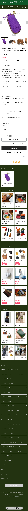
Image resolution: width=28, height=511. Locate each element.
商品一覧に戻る (14, 485)
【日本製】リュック (6, 392)
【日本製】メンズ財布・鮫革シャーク (10, 446)
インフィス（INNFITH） (7, 419)
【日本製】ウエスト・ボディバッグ (10, 396)
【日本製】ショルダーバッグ (8, 387)
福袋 (2, 469)
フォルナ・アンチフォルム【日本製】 (10, 410)
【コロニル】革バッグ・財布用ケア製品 (11, 424)
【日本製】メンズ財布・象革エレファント (11, 442)
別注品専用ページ (5, 474)
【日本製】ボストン (6, 401)
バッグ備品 (4, 465)
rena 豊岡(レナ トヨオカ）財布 (9, 369)
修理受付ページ (5, 478)
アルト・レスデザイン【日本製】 (9, 415)
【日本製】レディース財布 (7, 406)
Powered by (12, 496)
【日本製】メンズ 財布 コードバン (10, 437)
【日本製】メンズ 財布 (7, 433)
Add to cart (14, 148)
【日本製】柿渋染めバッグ (7, 460)
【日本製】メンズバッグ (7, 428)
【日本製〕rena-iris (6, 378)
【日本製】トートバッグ (7, 383)
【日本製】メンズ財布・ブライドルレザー (11, 451)
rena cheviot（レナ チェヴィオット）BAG (12, 374)
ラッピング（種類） (7, 136)
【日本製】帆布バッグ (7, 456)
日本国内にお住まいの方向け (14, 152)
